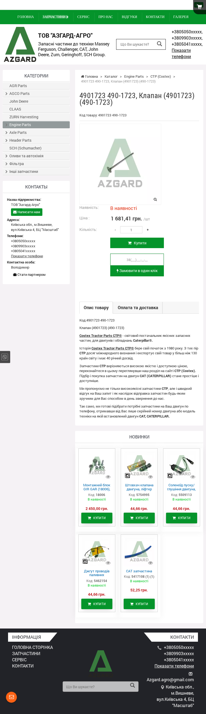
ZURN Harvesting (23, 116)
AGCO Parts (19, 93)
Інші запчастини (23, 171)
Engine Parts (20, 124)
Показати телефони (181, 53)
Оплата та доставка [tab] (138, 307)
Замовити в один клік (138, 270)
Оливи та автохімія (26, 155)
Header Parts (20, 140)
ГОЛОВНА (25, 17)
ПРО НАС (105, 17)
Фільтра (16, 163)
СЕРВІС (83, 17)
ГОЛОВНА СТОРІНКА (32, 647)
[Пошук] (159, 44)
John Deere (18, 101)
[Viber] (4, 357)
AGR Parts (18, 85)
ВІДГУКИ (129, 17)
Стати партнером (31, 274)
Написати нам (28, 211)
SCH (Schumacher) (25, 148)
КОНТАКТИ (155, 17)
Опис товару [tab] (96, 307)
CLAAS (15, 109)
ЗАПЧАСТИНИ (54, 17)
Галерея (181, 17)
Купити (138, 242)
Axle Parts (18, 132)
